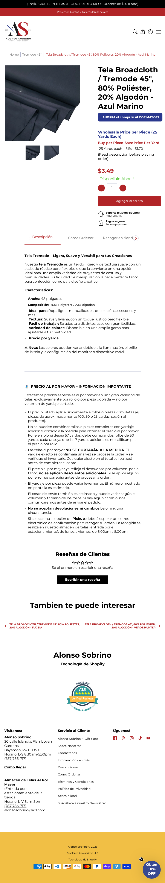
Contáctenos (67, 753)
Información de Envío (74, 760)
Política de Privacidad (74, 789)
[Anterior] (29, 238)
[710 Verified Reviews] (82, 714)
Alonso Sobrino (78, 846)
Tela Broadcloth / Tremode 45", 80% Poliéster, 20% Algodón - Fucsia (44, 626)
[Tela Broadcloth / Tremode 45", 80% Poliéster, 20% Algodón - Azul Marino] (33, 153)
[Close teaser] (141, 859)
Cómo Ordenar (69, 774)
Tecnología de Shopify (83, 664)
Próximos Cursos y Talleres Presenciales (82, 12)
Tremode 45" (31, 54)
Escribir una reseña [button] (82, 580)
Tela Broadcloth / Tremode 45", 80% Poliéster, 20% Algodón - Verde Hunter (120, 626)
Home (14, 54)
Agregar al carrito (129, 201)
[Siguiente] (136, 238)
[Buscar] (135, 32)
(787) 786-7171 (114, 215)
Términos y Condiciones (76, 782)
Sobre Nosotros (69, 746)
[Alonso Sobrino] (18, 32)
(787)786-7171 (15, 759)
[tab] (42, 238)
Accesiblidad (67, 796)
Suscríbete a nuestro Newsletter (82, 803)
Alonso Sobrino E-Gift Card (78, 739)
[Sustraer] (101, 188)
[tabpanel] (82, 392)
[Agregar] (122, 188)
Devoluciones (68, 767)
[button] (143, 32)
